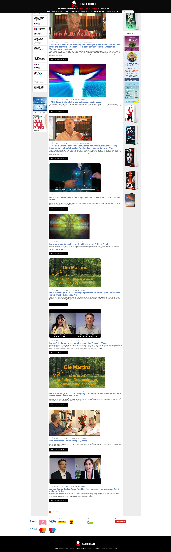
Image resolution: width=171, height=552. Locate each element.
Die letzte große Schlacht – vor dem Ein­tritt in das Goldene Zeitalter (79, 244)
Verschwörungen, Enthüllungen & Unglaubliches (82, 42)
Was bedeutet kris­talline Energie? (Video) (68, 440)
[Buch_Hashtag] (132, 135)
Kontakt (115, 548)
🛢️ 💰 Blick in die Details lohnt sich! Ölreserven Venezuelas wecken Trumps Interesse (39, 40)
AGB (96, 548)
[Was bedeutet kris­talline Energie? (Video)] (85, 423)
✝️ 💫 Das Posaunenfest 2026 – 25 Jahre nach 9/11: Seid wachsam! (39, 66)
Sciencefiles (36, 82)
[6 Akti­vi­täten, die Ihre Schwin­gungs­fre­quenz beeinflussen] (85, 80)
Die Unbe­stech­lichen (97, 11)
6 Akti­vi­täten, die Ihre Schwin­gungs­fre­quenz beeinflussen (75, 102)
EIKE (34, 60)
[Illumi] (132, 157)
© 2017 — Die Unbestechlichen (61, 548)
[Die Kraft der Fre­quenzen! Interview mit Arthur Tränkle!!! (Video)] (85, 323)
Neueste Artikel (57, 11)
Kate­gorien (73, 11)
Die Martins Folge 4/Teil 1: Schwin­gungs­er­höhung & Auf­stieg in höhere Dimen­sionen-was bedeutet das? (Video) (85, 394)
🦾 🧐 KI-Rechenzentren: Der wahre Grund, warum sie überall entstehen (39, 87)
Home (48, 11)
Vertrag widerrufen (120, 521)
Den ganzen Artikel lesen (58, 59)
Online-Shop (85, 11)
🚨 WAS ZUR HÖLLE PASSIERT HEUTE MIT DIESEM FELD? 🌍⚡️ (38, 73)
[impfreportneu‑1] (132, 92)
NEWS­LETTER (111, 11)
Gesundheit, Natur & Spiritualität (79, 99)
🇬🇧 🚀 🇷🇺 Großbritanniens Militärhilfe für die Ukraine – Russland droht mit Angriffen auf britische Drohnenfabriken (39, 31)
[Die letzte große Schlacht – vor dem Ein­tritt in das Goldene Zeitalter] (85, 226)
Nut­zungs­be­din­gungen (88, 548)
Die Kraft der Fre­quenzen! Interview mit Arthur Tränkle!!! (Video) (78, 343)
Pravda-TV (36, 24)
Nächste (58, 511)
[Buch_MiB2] (132, 180)
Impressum (72, 548)
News (66, 11)
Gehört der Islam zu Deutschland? (38, 80)
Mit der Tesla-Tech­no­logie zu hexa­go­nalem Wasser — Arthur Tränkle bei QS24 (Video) (84, 198)
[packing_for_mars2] (132, 199)
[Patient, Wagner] (39, 121)
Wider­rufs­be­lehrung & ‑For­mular (105, 548)
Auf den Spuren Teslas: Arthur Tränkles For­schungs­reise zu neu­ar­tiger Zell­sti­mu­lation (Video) (84, 490)
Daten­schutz (79, 548)
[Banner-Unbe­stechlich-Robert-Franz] (132, 43)
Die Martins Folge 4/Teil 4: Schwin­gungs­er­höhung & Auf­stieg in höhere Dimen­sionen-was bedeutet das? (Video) (85, 293)
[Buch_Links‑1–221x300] (132, 113)
